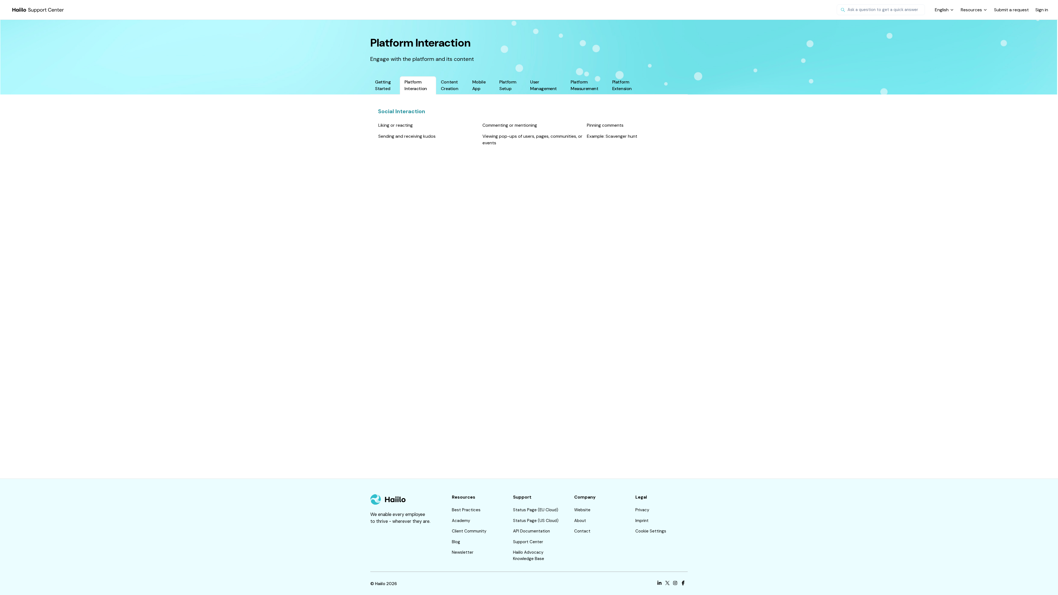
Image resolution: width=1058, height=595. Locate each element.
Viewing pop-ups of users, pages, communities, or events (532, 139)
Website (582, 510)
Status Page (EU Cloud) (535, 510)
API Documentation (531, 531)
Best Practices (466, 510)
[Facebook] (683, 584)
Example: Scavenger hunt (612, 136)
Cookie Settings (650, 531)
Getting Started (383, 85)
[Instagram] (675, 584)
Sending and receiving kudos (407, 136)
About (580, 520)
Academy (461, 520)
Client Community (469, 531)
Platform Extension (622, 85)
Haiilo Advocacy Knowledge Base (528, 555)
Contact (582, 531)
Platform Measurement (584, 85)
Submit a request (1011, 10)
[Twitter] (667, 584)
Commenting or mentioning (509, 125)
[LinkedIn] (659, 584)
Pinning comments (605, 125)
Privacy (642, 510)
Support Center (528, 542)
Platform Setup (507, 85)
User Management (543, 85)
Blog (456, 542)
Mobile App (479, 85)
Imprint (642, 520)
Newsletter (462, 552)
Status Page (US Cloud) (535, 520)
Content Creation (449, 85)
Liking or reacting (395, 125)
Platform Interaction (415, 85)
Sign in (1041, 10)
